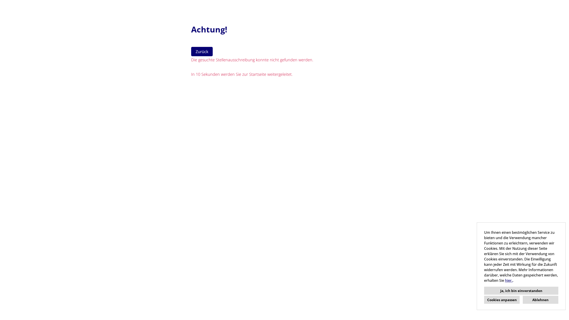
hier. (509, 280)
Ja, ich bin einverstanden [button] (521, 290)
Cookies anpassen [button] (502, 300)
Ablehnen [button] (540, 300)
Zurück (202, 51)
